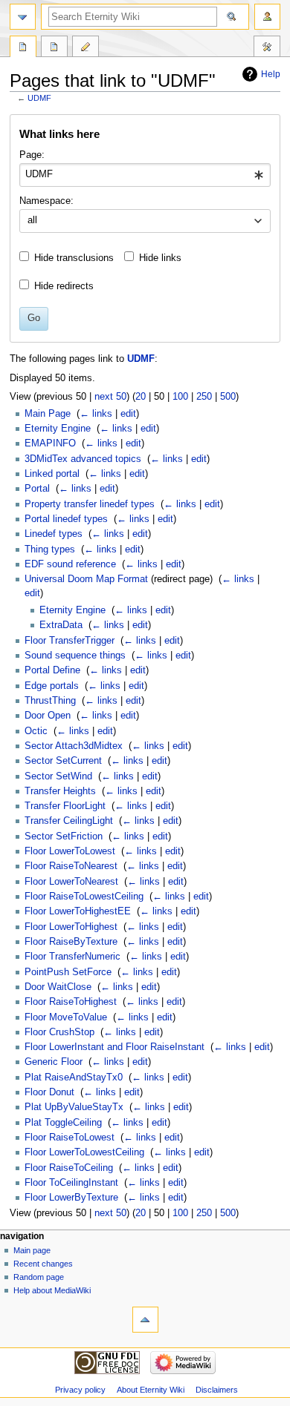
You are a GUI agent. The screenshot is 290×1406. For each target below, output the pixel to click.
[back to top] (145, 1320)
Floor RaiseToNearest (71, 866)
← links (96, 414)
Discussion (54, 48)
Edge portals (52, 686)
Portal (37, 488)
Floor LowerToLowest (70, 851)
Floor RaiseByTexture (71, 942)
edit (128, 414)
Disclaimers (217, 1389)
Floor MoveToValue (66, 1017)
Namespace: (46, 201)
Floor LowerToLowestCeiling (84, 1152)
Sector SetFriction (64, 836)
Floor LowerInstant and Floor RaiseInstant (114, 1047)
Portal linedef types (66, 519)
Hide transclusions (74, 258)
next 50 (110, 397)
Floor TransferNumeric (72, 956)
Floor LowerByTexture (71, 1197)
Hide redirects (64, 286)
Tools (267, 48)
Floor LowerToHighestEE (78, 911)
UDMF (39, 97)
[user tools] (267, 17)
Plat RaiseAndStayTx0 (74, 1077)
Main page (32, 1250)
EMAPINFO (50, 443)
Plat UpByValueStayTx (74, 1107)
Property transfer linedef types (90, 504)
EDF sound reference (70, 564)
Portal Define (52, 670)
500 (228, 397)
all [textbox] (32, 220)
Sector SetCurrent (63, 761)
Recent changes (43, 1263)
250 (204, 397)
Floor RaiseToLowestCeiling (84, 896)
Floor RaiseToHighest (71, 1002)
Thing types (50, 549)
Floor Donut (49, 1092)
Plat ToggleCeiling (63, 1123)
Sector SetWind (58, 776)
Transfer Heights (60, 791)
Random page (38, 1277)
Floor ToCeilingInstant (71, 1183)
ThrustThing (50, 701)
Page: (32, 155)
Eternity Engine (58, 428)
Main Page (48, 414)
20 (140, 397)
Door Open (48, 715)
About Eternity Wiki (150, 1389)
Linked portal (52, 474)
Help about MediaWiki (52, 1290)
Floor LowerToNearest (71, 882)
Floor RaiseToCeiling (69, 1168)
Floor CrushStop (59, 1032)
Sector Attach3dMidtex (74, 746)
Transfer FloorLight (65, 806)
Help (270, 74)
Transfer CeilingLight (69, 821)
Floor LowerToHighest (71, 927)
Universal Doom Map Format (86, 579)
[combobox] (144, 175)
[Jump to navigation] (23, 17)
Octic (36, 731)
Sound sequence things (75, 655)
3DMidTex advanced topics (83, 459)
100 (180, 397)
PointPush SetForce (68, 972)
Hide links (160, 258)
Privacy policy (80, 1389)
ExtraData (61, 625)
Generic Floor (54, 1062)
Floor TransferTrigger (70, 641)
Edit (85, 48)
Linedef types (54, 534)
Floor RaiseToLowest (70, 1137)
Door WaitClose (58, 987)
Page (23, 48)
